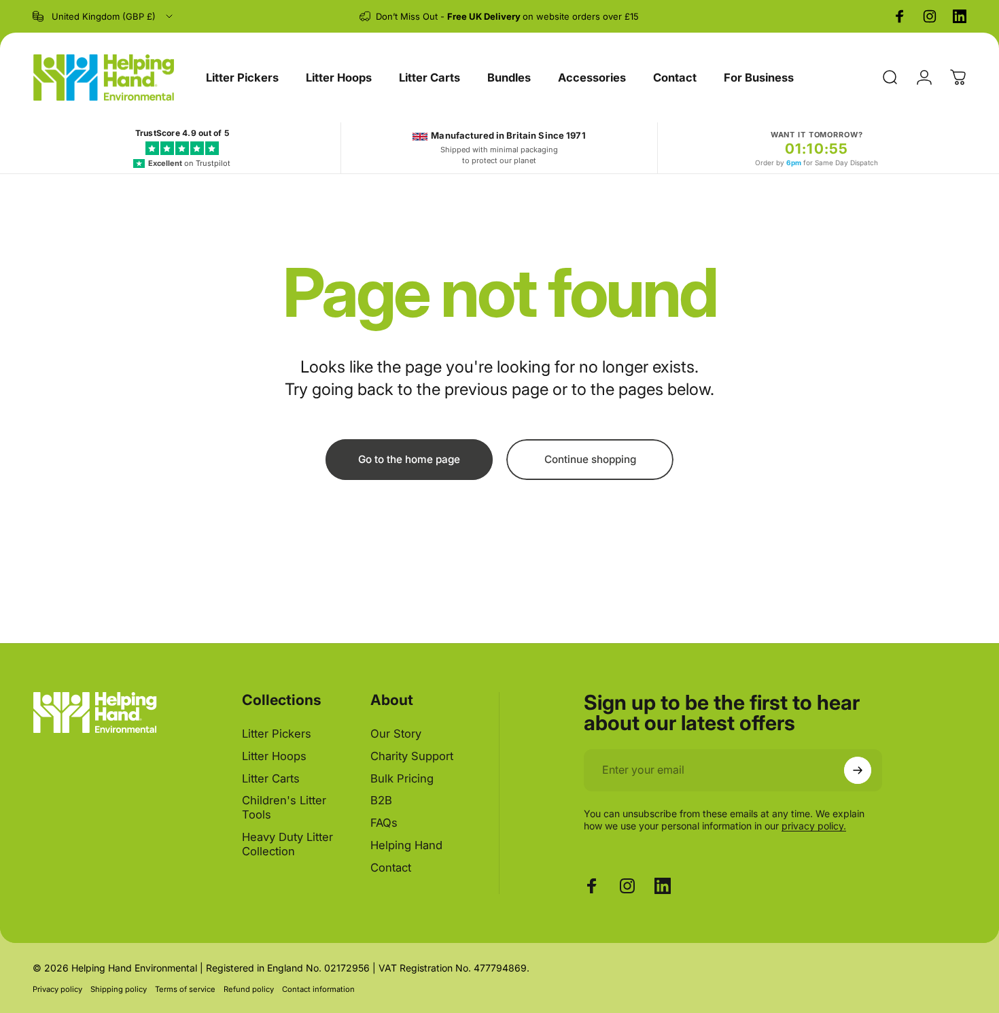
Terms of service (185, 989)
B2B (381, 801)
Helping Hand (406, 845)
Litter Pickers (276, 733)
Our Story (395, 733)
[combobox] (104, 16)
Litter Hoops (274, 756)
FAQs (384, 822)
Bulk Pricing (402, 778)
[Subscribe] (857, 770)
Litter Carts (271, 778)
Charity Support (411, 756)
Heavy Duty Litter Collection (287, 844)
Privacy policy (57, 989)
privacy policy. (814, 825)
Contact (390, 867)
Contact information (318, 989)
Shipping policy (118, 989)
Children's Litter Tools (284, 808)
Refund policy (249, 989)
